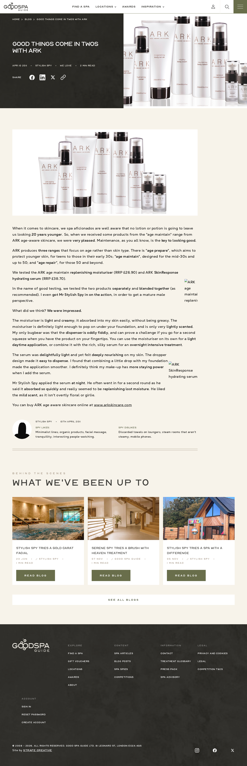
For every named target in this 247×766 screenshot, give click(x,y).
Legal (202, 661)
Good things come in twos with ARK (62, 19)
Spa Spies (121, 669)
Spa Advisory (170, 677)
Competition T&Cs (210, 669)
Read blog (35, 575)
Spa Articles (123, 653)
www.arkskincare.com (113, 405)
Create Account (34, 722)
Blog (28, 19)
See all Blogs (123, 599)
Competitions (123, 677)
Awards (128, 6)
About (72, 685)
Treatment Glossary (176, 661)
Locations (104, 6)
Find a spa (81, 6)
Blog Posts (122, 661)
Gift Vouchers (78, 661)
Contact (167, 653)
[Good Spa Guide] (16, 6)
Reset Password (34, 714)
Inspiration (151, 6)
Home (16, 19)
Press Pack (169, 669)
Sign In (26, 706)
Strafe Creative (37, 750)
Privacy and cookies (213, 653)
